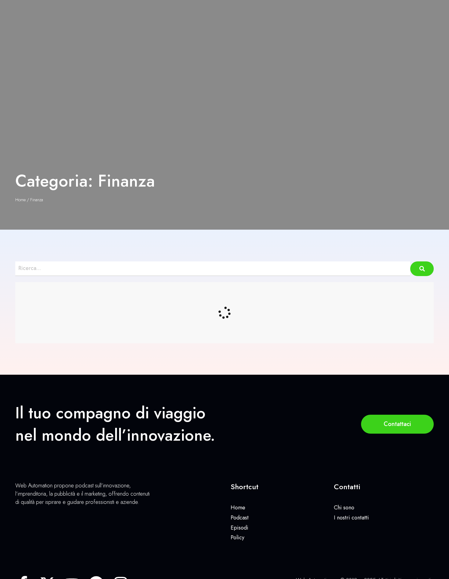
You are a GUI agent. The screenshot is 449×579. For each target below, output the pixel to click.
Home (20, 200)
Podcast (240, 518)
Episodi (239, 528)
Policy (237, 537)
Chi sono (344, 508)
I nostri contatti (351, 518)
